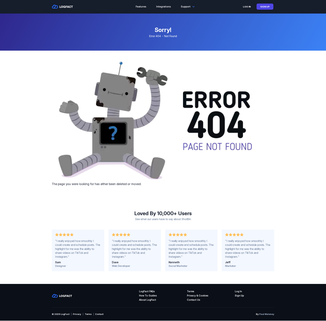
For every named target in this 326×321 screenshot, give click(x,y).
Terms (190, 291)
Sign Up (265, 6)
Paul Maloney (266, 314)
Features (141, 6)
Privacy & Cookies (197, 295)
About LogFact (147, 299)
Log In (247, 6)
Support (185, 6)
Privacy (77, 314)
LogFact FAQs (147, 291)
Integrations (163, 6)
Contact (99, 314)
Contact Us (193, 299)
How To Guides (148, 295)
